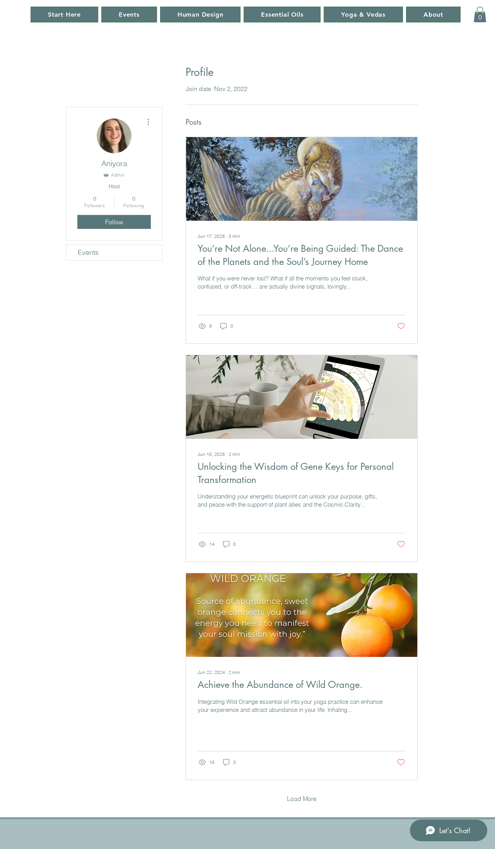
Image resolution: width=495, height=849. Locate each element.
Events (88, 252)
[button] (479, 14)
